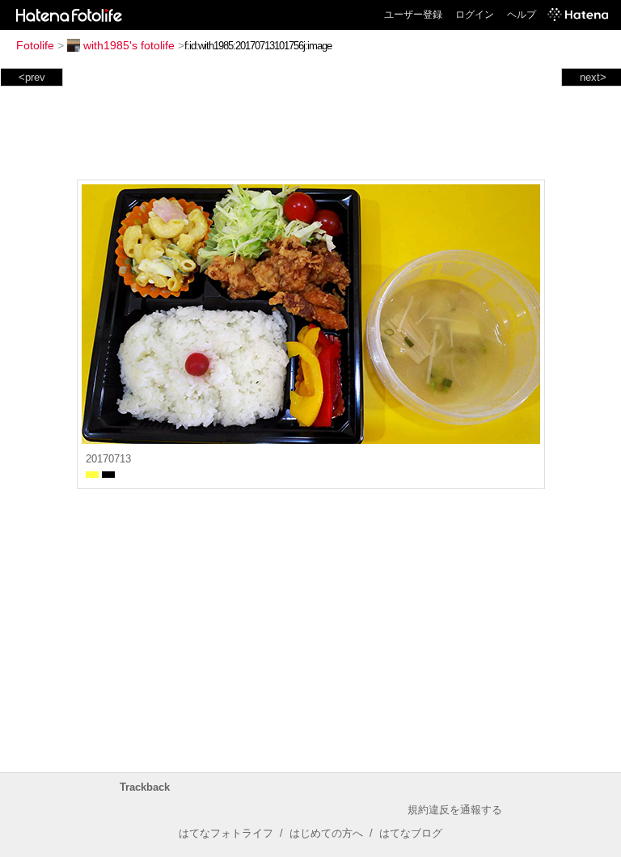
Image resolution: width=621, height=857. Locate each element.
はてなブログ (410, 833)
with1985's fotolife (129, 45)
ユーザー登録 (413, 14)
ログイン (474, 14)
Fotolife (35, 45)
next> (593, 77)
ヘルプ (521, 14)
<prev (32, 77)
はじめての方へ (326, 833)
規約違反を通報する (455, 810)
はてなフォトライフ (226, 833)
